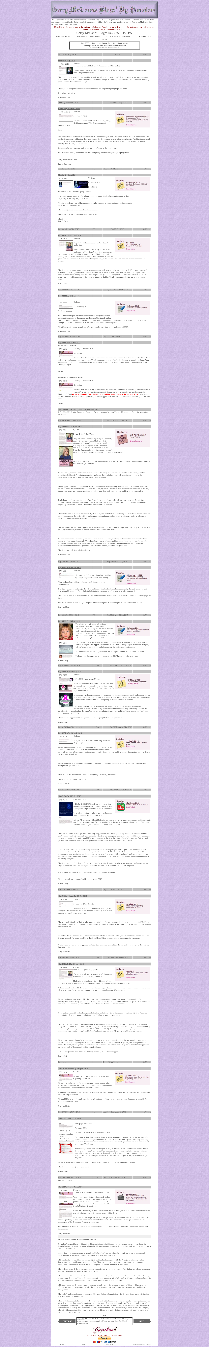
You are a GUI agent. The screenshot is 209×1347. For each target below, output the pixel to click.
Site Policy (62, 1344)
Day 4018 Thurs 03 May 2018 (70, 235)
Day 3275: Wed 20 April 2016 (70, 733)
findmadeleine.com (66, 1141)
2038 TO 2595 (66, 37)
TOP (104, 1315)
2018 (73, 175)
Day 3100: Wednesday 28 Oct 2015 (73, 896)
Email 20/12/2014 (65, 1180)
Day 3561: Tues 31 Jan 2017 (69, 568)
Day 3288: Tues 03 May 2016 (69, 671)
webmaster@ (64, 1138)
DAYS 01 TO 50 (145, 37)
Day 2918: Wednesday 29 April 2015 (73, 1068)
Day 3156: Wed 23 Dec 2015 (70, 796)
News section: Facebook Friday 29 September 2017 (78, 409)
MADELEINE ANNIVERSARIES (118, 37)
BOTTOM (104, 39)
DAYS (58, 37)
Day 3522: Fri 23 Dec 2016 (69, 621)
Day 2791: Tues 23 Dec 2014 (70, 1118)
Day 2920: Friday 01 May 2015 (71, 964)
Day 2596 (85, 43)
